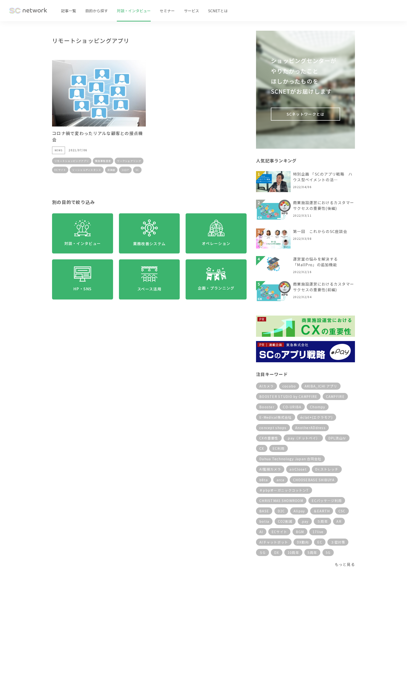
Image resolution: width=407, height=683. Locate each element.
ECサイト (60, 170)
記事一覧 (68, 10)
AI (261, 531)
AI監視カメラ (270, 469)
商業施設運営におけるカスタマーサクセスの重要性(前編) (323, 286)
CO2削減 (285, 521)
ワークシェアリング (129, 161)
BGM (300, 531)
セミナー (167, 10)
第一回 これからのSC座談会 (320, 231)
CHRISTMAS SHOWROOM (281, 500)
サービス (191, 10)
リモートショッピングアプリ (71, 161)
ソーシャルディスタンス (86, 170)
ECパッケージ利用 (327, 500)
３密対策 (338, 542)
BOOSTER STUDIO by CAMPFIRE (288, 396)
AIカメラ (266, 386)
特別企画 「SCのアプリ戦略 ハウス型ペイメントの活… (322, 176)
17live (318, 531)
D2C (281, 511)
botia (264, 521)
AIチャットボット (273, 542)
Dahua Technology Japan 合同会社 (290, 458)
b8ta (263, 479)
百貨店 (111, 170)
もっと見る (345, 564)
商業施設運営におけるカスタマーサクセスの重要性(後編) (323, 205)
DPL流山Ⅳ (337, 438)
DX (276, 552)
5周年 (312, 552)
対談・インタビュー (134, 10)
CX (261, 448)
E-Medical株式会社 (275, 417)
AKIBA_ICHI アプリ (321, 386)
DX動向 (303, 542)
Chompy (317, 407)
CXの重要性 (268, 438)
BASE (264, 511)
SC (137, 170)
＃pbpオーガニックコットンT (284, 490)
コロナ (125, 170)
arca (281, 479)
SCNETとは (218, 10)
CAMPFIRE (335, 396)
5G (328, 552)
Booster (266, 407)
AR (339, 521)
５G (262, 552)
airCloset (298, 469)
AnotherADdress (310, 427)
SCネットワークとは (306, 114)
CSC (342, 511)
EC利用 (279, 448)
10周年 (293, 552)
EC (319, 542)
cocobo (289, 386)
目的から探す (96, 10)
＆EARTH (321, 511)
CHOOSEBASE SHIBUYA (313, 479)
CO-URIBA (292, 407)
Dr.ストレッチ (326, 469)
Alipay (299, 511)
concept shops (273, 427)
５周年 (322, 521)
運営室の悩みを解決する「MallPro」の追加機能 (315, 261)
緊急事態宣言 (103, 161)
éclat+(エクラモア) (316, 417)
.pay (305, 521)
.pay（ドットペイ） (303, 438)
